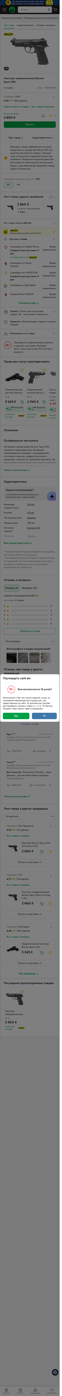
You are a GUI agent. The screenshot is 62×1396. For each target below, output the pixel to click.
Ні (44, 716)
